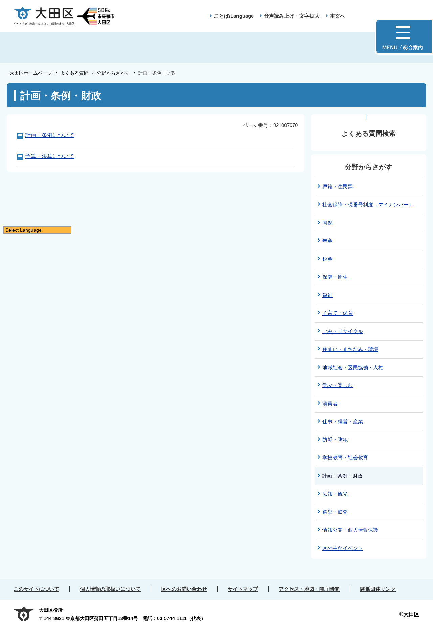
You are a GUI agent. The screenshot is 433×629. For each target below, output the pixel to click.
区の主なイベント (342, 548)
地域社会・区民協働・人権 (352, 367)
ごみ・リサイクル (342, 331)
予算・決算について (49, 156)
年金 (327, 241)
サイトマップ (243, 589)
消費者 (330, 403)
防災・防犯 (335, 440)
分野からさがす (113, 73)
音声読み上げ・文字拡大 (292, 16)
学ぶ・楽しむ (337, 385)
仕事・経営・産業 (342, 421)
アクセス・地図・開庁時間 (309, 589)
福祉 (327, 295)
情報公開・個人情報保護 (350, 530)
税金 (327, 259)
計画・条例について (49, 135)
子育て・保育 (337, 313)
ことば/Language (234, 16)
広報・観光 (335, 494)
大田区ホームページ (30, 73)
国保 (327, 223)
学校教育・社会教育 (345, 457)
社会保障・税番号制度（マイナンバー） (368, 204)
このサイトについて (36, 589)
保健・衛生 (335, 277)
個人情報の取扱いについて (110, 589)
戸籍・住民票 (337, 187)
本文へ (337, 16)
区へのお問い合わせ (184, 589)
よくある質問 (74, 73)
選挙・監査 (335, 512)
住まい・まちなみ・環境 (350, 349)
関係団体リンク (378, 589)
